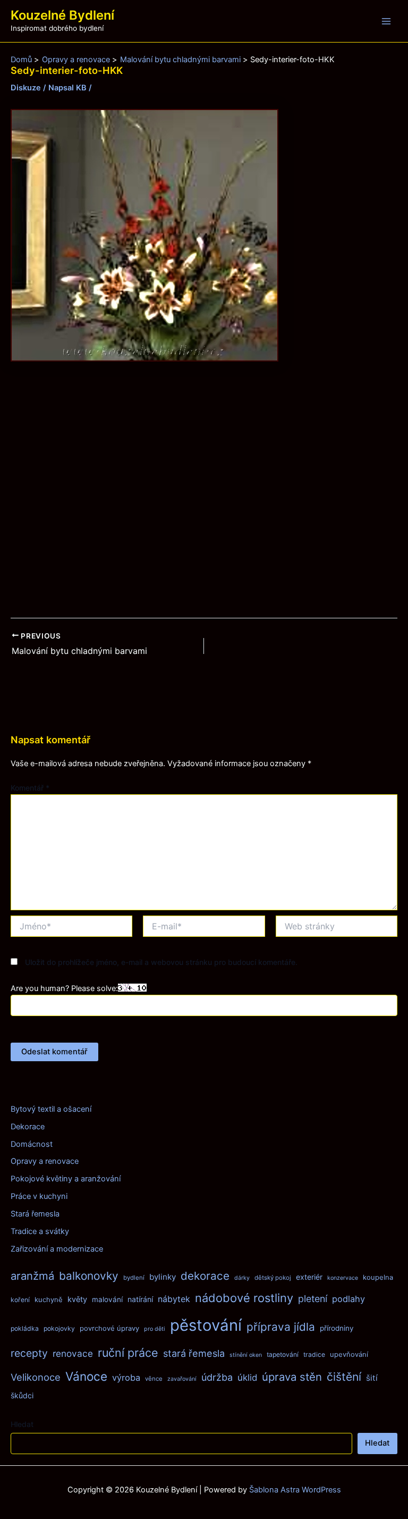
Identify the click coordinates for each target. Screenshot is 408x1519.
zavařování (182, 1378)
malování (107, 1299)
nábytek (174, 1299)
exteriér (309, 1276)
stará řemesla (194, 1353)
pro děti (154, 1328)
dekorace (205, 1275)
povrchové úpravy (109, 1328)
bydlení (133, 1277)
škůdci (22, 1395)
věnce (154, 1378)
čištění (344, 1376)
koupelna (378, 1277)
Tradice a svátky (40, 1231)
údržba (217, 1377)
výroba (126, 1377)
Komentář (30, 787)
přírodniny (337, 1328)
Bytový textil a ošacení (51, 1109)
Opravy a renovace (45, 1161)
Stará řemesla (35, 1214)
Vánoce (86, 1376)
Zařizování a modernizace (57, 1249)
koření (20, 1300)
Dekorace (28, 1126)
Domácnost (32, 1144)
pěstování (206, 1325)
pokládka (25, 1328)
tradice (314, 1354)
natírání (140, 1299)
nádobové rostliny (244, 1298)
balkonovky (88, 1275)
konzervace (342, 1277)
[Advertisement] (204, 490)
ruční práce (128, 1352)
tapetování (283, 1354)
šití (372, 1378)
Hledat (22, 1424)
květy (77, 1299)
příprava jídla (280, 1326)
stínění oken (246, 1355)
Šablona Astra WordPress (295, 1490)
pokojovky (59, 1328)
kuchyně (49, 1299)
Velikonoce (36, 1377)
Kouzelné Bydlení (62, 15)
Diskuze (26, 88)
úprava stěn (292, 1376)
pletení (312, 1298)
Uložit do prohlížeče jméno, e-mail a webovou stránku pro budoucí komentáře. (161, 962)
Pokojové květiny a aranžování (66, 1179)
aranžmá (32, 1275)
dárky (242, 1277)
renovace (73, 1353)
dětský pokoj (272, 1277)
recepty (29, 1353)
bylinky (162, 1277)
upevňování (349, 1354)
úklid (247, 1377)
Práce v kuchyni (39, 1196)
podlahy (348, 1299)
